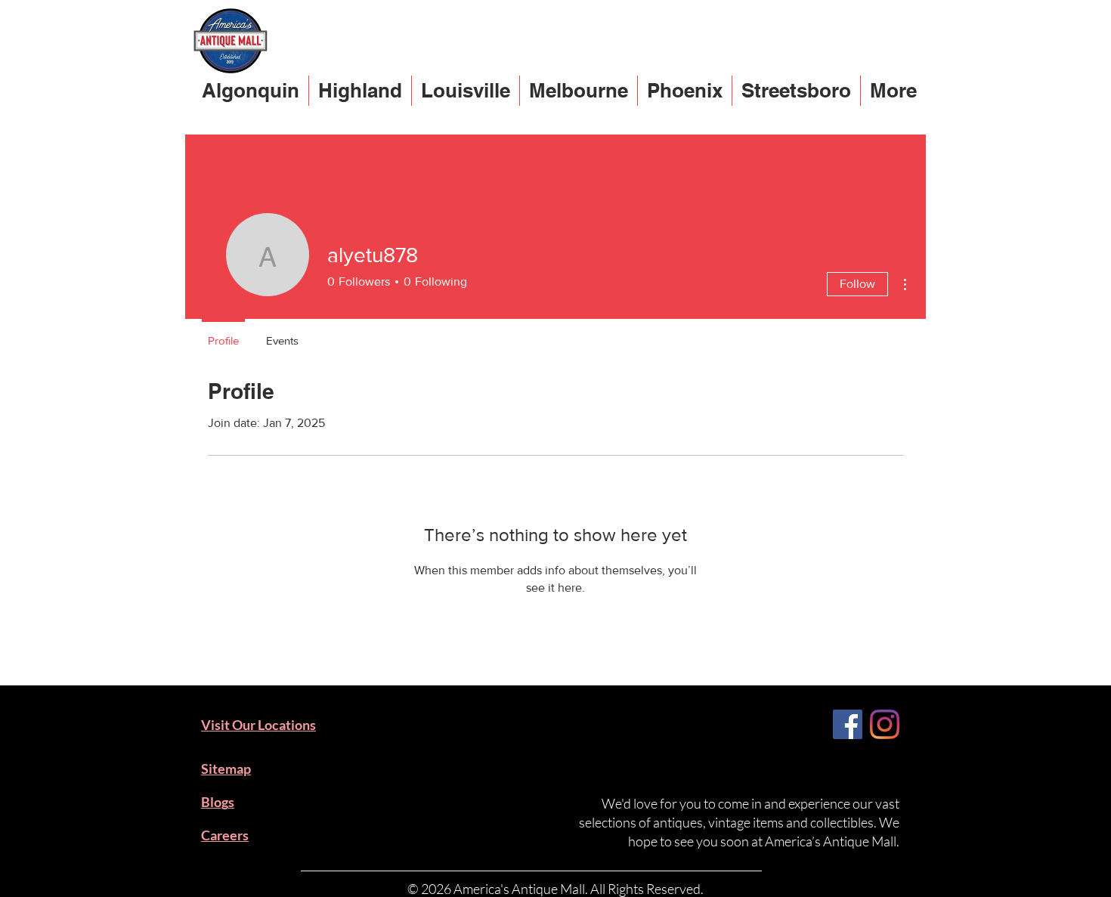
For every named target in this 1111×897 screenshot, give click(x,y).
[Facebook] (847, 724)
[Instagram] (884, 724)
